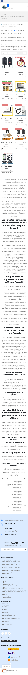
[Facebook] (2, 1)
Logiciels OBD (5, 117)
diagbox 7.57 (6, 609)
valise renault (6, 612)
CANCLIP (15, 30)
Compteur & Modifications (6, 93)
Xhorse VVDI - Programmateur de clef (11, 572)
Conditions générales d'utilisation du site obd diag (14, 590)
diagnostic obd (6, 621)
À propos (5, 579)
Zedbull (5, 569)
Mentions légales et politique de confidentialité (13, 588)
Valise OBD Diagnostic (10, 69)
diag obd (5, 608)
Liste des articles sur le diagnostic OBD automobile (14, 591)
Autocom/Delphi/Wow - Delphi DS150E (11, 567)
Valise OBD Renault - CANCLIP (9, 560)
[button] (8, 5)
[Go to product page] (7, 62)
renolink (7, 39)
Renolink (5, 566)
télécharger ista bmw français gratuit (11, 618)
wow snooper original (8, 624)
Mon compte (6, 594)
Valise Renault (20, 93)
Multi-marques (4, 69)
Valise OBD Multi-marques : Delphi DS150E (12, 564)
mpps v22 (5, 603)
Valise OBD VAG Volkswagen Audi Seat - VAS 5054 (14, 563)
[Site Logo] (4, 7)
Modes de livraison (7, 582)
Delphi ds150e (6, 626)
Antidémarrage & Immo (19, 69)
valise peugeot (6, 614)
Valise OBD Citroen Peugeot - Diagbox (11, 561)
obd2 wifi (5, 623)
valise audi (5, 617)
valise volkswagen (7, 620)
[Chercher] (25, 8)
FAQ (4, 593)
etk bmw (5, 611)
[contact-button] (25, 549)
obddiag (5, 606)
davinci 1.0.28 (6, 605)
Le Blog (5, 581)
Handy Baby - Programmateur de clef (11, 570)
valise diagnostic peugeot (9, 615)
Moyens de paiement (8, 584)
